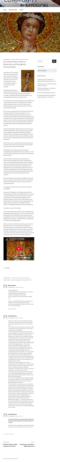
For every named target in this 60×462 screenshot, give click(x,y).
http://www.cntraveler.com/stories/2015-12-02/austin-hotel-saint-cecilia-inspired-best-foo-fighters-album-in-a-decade (21, 421)
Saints (8, 267)
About (21, 9)
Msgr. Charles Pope (22, 59)
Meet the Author (13, 9)
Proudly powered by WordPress (10, 458)
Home (5, 9)
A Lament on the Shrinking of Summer (46, 92)
